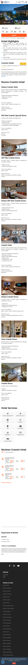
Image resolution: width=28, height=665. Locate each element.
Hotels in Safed (6, 626)
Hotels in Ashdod (6, 646)
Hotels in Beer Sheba (7, 652)
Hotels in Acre (6, 632)
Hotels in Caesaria (7, 620)
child (12, 31)
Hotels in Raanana (7, 637)
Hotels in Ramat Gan (7, 617)
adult (3, 31)
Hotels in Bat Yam (7, 634)
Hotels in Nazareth (7, 629)
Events (4, 576)
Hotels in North (6, 602)
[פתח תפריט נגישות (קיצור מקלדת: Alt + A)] (3, 662)
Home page (5, 574)
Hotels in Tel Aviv (6, 591)
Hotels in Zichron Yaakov (8, 608)
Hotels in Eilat (6, 585)
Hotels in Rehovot (7, 640)
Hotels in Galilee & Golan (8, 605)
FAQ (4, 577)
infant (20, 31)
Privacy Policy (17, 660)
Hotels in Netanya (7, 611)
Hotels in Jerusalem (7, 594)
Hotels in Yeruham (7, 649)
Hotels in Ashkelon (7, 643)
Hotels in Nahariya (7, 623)
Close (14, 663)
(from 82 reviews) (9, 452)
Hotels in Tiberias (6, 600)
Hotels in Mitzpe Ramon (8, 655)
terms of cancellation (21, 38)
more (2, 554)
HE (24, 2)
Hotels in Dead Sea (7, 588)
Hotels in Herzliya (6, 614)
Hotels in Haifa (6, 597)
